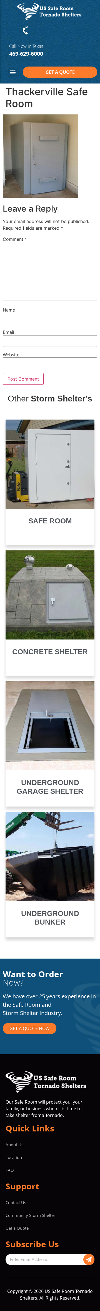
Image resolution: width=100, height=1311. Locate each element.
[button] (12, 72)
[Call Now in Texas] (26, 30)
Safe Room (50, 521)
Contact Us (16, 1202)
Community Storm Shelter (30, 1215)
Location (14, 1157)
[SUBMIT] (88, 1259)
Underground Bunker (50, 917)
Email (8, 332)
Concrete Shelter (50, 652)
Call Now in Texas (26, 46)
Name (9, 310)
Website (11, 354)
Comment (15, 239)
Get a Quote (17, 1228)
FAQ (10, 1170)
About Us (14, 1144)
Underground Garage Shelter (50, 786)
